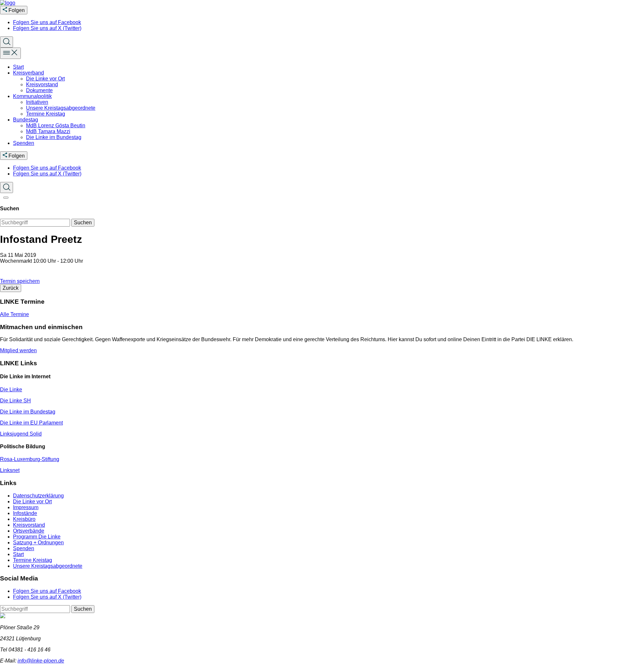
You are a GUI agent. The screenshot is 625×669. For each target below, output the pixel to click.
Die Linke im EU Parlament (31, 422)
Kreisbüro (24, 519)
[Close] (5, 198)
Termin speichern (20, 281)
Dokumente (39, 90)
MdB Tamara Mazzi (48, 131)
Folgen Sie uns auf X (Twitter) (47, 28)
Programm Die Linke (37, 536)
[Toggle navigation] (10, 53)
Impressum (25, 507)
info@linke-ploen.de (41, 660)
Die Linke (11, 389)
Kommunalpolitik (32, 96)
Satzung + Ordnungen (38, 542)
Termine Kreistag (45, 114)
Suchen (83, 222)
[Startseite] (7, 3)
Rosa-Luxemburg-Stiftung (29, 459)
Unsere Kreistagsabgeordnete (60, 108)
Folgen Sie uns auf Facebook (47, 22)
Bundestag (25, 119)
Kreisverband (28, 73)
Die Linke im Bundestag (53, 137)
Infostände (25, 513)
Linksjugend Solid (21, 434)
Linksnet (10, 470)
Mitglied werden (18, 350)
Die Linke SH (15, 400)
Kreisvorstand (42, 84)
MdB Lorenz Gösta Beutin (55, 125)
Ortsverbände (28, 531)
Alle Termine (14, 314)
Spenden (23, 143)
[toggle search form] (6, 42)
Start (18, 67)
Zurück (11, 288)
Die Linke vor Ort (45, 78)
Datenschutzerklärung (38, 495)
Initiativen (37, 102)
